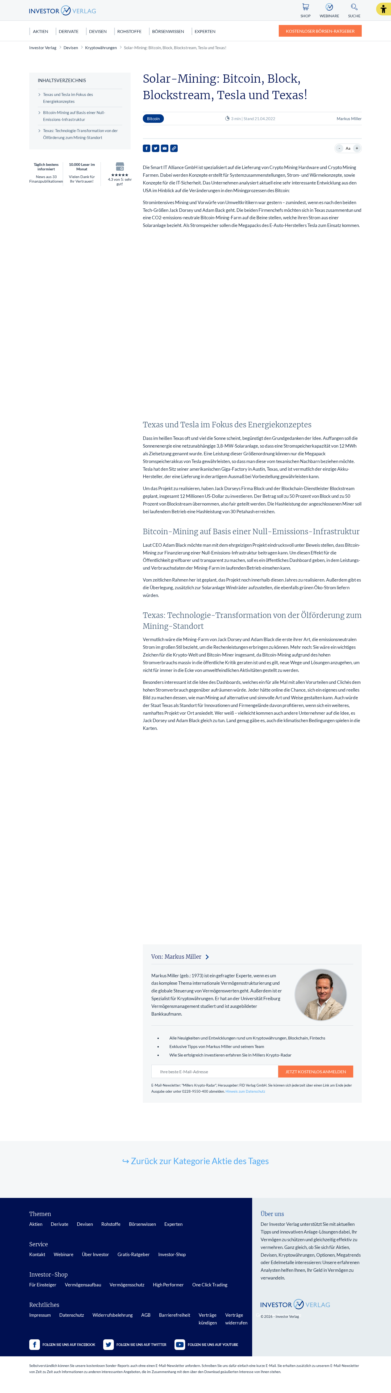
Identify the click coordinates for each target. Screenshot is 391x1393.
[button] (383, 9)
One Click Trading (209, 1284)
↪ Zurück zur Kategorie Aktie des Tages (195, 1161)
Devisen (98, 31)
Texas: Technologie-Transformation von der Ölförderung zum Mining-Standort (80, 134)
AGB (146, 1315)
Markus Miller (349, 118)
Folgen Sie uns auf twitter (142, 1345)
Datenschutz (71, 1315)
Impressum (40, 1315)
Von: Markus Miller (176, 956)
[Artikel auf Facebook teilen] (146, 148)
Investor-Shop (172, 1254)
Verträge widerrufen (236, 1318)
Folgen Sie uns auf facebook (69, 1345)
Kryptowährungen (101, 47)
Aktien (40, 31)
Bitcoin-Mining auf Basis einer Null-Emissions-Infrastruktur (74, 116)
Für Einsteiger (42, 1284)
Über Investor (95, 1254)
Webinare (63, 1254)
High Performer (168, 1284)
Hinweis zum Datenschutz (245, 1091)
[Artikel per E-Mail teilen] (164, 148)
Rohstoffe (129, 31)
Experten (205, 31)
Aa (348, 148)
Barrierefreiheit (174, 1315)
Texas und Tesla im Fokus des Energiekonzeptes (68, 98)
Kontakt (37, 1254)
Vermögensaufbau (83, 1284)
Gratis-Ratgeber (134, 1254)
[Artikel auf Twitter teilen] (155, 148)
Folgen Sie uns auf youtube (213, 1345)
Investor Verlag (42, 47)
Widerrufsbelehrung (113, 1315)
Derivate (68, 31)
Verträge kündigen (208, 1318)
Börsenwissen (168, 31)
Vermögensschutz (127, 1284)
